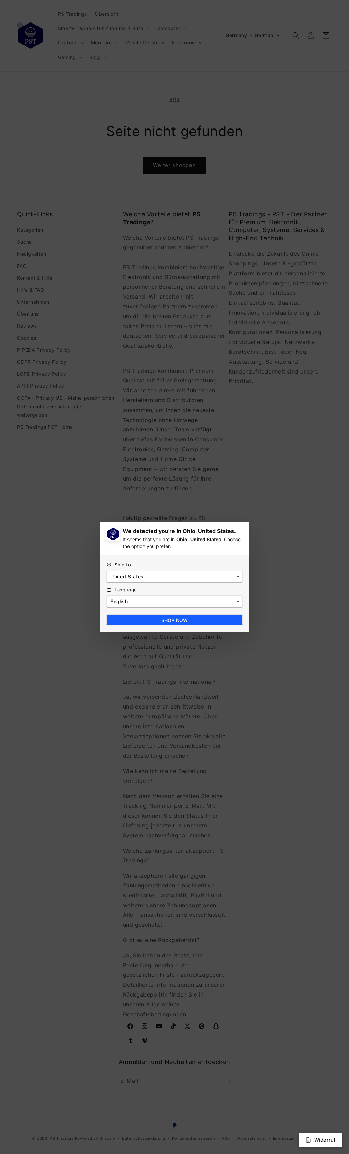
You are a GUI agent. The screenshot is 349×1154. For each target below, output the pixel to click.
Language (126, 589)
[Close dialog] (244, 527)
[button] (174, 577)
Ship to (123, 564)
